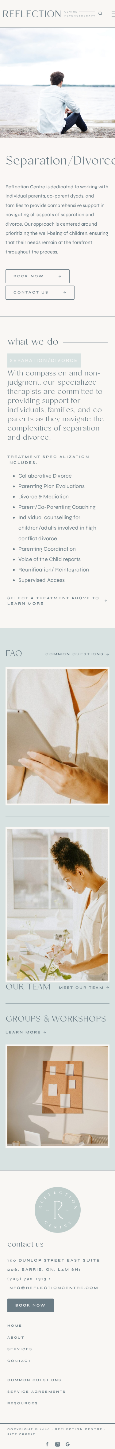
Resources (22, 1403)
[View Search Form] (105, 14)
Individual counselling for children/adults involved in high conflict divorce (57, 528)
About (16, 1338)
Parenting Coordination (47, 548)
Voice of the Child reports (49, 559)
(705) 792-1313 (27, 1278)
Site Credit (21, 1434)
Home (14, 1326)
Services (20, 1349)
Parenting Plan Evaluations (51, 486)
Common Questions (34, 1380)
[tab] (44, 360)
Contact (19, 1361)
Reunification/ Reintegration (53, 569)
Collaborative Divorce (45, 475)
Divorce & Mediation (43, 496)
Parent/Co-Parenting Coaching (57, 507)
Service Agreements (36, 1392)
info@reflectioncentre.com (53, 1287)
